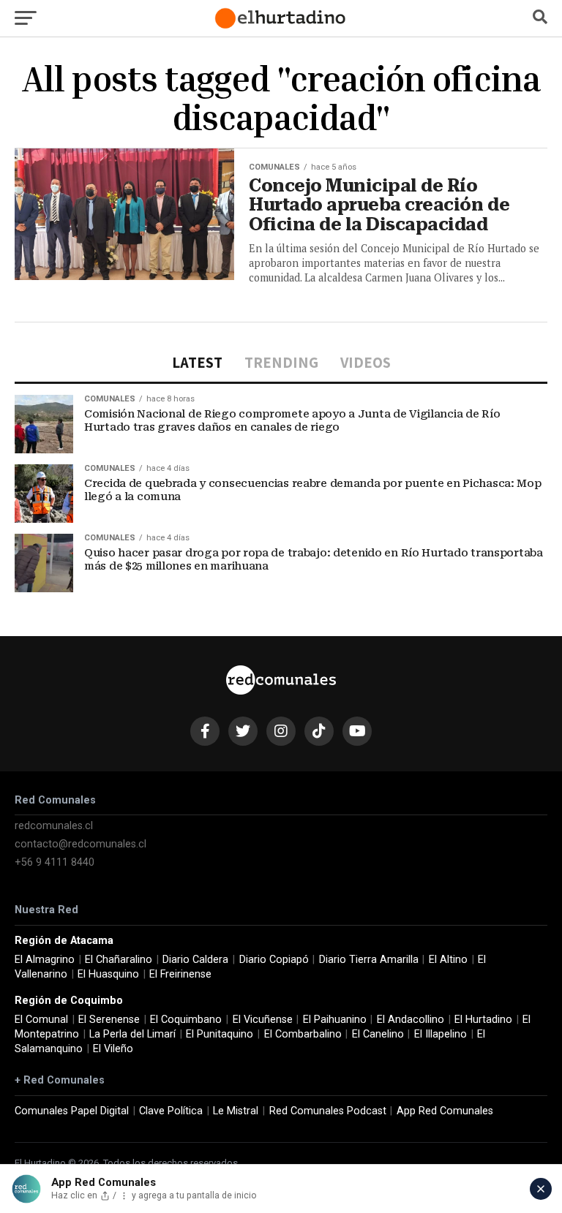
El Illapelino (440, 1034)
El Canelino (378, 1034)
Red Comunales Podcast (327, 1111)
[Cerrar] (541, 1189)
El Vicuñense (263, 1019)
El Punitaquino (219, 1034)
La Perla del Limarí (132, 1034)
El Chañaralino (118, 959)
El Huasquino (108, 974)
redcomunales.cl (54, 826)
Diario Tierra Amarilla (369, 959)
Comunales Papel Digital (72, 1111)
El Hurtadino (483, 1019)
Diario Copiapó (274, 959)
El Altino (448, 959)
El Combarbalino (303, 1034)
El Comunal (41, 1019)
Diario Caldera (195, 959)
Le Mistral (235, 1111)
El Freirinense (180, 974)
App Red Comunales (445, 1111)
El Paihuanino (335, 1019)
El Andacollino (410, 1019)
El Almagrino (45, 959)
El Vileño (113, 1049)
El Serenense (109, 1019)
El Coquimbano (186, 1019)
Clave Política (171, 1111)
